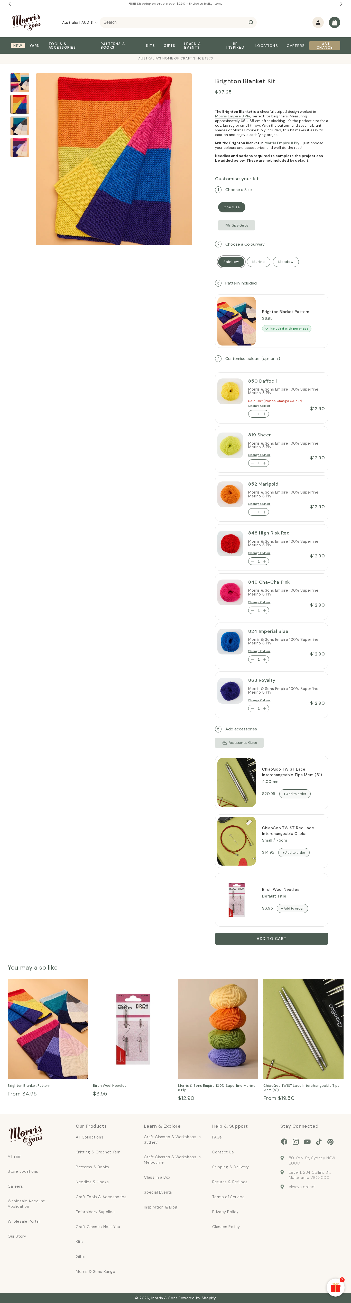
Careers (15, 1186)
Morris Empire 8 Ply (232, 116)
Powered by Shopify (197, 1298)
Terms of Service (228, 1197)
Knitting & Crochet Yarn (98, 1152)
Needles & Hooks (92, 1182)
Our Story (17, 1236)
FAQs (217, 1137)
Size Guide (240, 225)
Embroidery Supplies (95, 1211)
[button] (334, 22)
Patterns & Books (92, 1167)
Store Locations (23, 1171)
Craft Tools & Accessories (101, 1197)
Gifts (80, 1256)
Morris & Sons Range (95, 1271)
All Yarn (15, 1156)
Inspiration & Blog (160, 1207)
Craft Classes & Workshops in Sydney (172, 1139)
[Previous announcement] (9, 4)
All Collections (89, 1137)
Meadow (285, 262)
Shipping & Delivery (230, 1167)
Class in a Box (157, 1177)
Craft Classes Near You (98, 1226)
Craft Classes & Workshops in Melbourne (172, 1159)
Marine (258, 262)
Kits (79, 1241)
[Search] (251, 22)
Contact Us (223, 1152)
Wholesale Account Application (26, 1203)
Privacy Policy (225, 1211)
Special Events (158, 1192)
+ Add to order (295, 794)
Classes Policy (226, 1226)
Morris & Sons (164, 1298)
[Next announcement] (341, 4)
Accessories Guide (243, 743)
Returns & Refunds (230, 1182)
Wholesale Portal (24, 1221)
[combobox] (178, 22)
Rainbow (231, 262)
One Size (232, 207)
